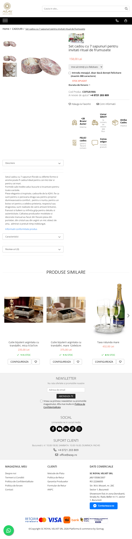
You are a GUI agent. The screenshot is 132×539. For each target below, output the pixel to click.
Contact (9, 489)
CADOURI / (18, 28)
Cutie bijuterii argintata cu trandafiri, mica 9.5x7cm (24, 344)
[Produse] (6, 21)
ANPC (50, 489)
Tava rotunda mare (108, 342)
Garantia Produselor (57, 481)
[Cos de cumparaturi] (125, 20)
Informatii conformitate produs (21, 229)
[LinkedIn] (66, 429)
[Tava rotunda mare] (108, 309)
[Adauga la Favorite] (36, 361)
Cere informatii (107, 104)
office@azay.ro (68, 454)
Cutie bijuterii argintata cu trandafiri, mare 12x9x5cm (66, 344)
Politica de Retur (55, 477)
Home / (7, 28)
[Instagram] (79, 429)
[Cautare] (126, 9)
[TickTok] (73, 429)
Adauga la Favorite (81, 104)
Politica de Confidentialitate (19, 481)
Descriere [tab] (10, 163)
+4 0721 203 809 (68, 450)
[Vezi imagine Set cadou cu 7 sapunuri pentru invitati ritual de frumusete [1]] (10, 55)
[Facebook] (53, 429)
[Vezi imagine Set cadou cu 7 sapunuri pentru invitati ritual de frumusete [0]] (10, 40)
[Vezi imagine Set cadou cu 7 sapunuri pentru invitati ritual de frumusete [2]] (10, 70)
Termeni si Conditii (14, 477)
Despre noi (10, 473)
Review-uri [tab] (12, 249)
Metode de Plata (55, 473)
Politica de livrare (14, 485)
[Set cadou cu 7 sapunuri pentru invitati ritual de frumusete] (41, 55)
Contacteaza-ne (106, 505)
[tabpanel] (41, 55)
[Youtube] (60, 429)
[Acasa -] (20, 9)
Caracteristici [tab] (11, 236)
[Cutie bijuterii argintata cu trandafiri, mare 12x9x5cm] (66, 310)
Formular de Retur (56, 485)
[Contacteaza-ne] (117, 20)
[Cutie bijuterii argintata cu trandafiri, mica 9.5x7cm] (23, 310)
